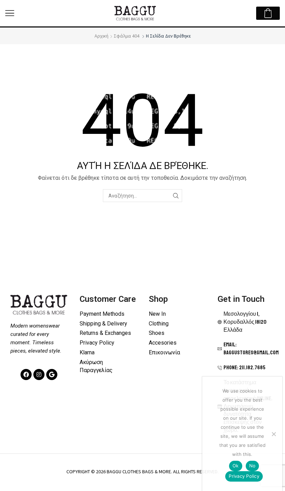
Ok (236, 465)
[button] (9, 13)
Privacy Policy (244, 476)
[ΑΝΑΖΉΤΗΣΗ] (175, 195)
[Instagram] (38, 374)
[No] (273, 433)
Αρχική (101, 36)
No (252, 465)
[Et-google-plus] (51, 374)
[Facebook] (26, 374)
